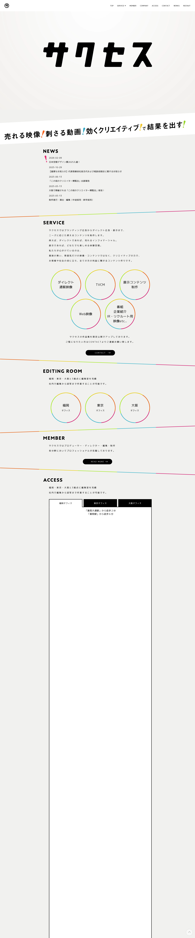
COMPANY (144, 6)
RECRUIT (186, 6)
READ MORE (97, 461)
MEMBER (133, 6)
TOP (112, 6)
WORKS (177, 6)
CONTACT (166, 6)
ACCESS (155, 6)
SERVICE (120, 6)
